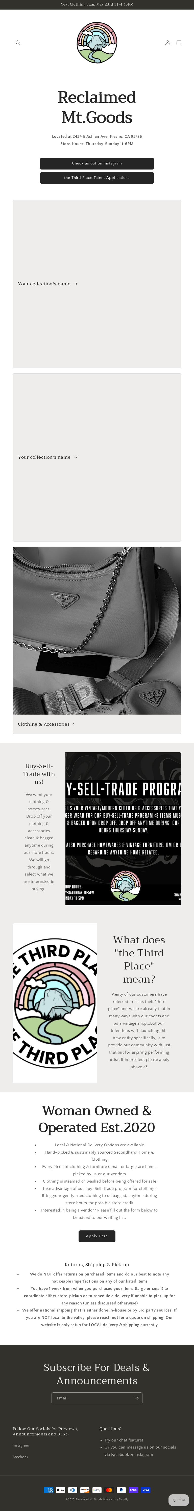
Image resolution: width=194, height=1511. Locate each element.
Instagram (21, 1445)
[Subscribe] (136, 1398)
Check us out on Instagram (97, 163)
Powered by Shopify (116, 1499)
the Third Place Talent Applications (97, 178)
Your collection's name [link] (45, 284)
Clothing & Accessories (43, 724)
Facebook (21, 1457)
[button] (18, 42)
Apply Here (97, 1236)
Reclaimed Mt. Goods (89, 1499)
